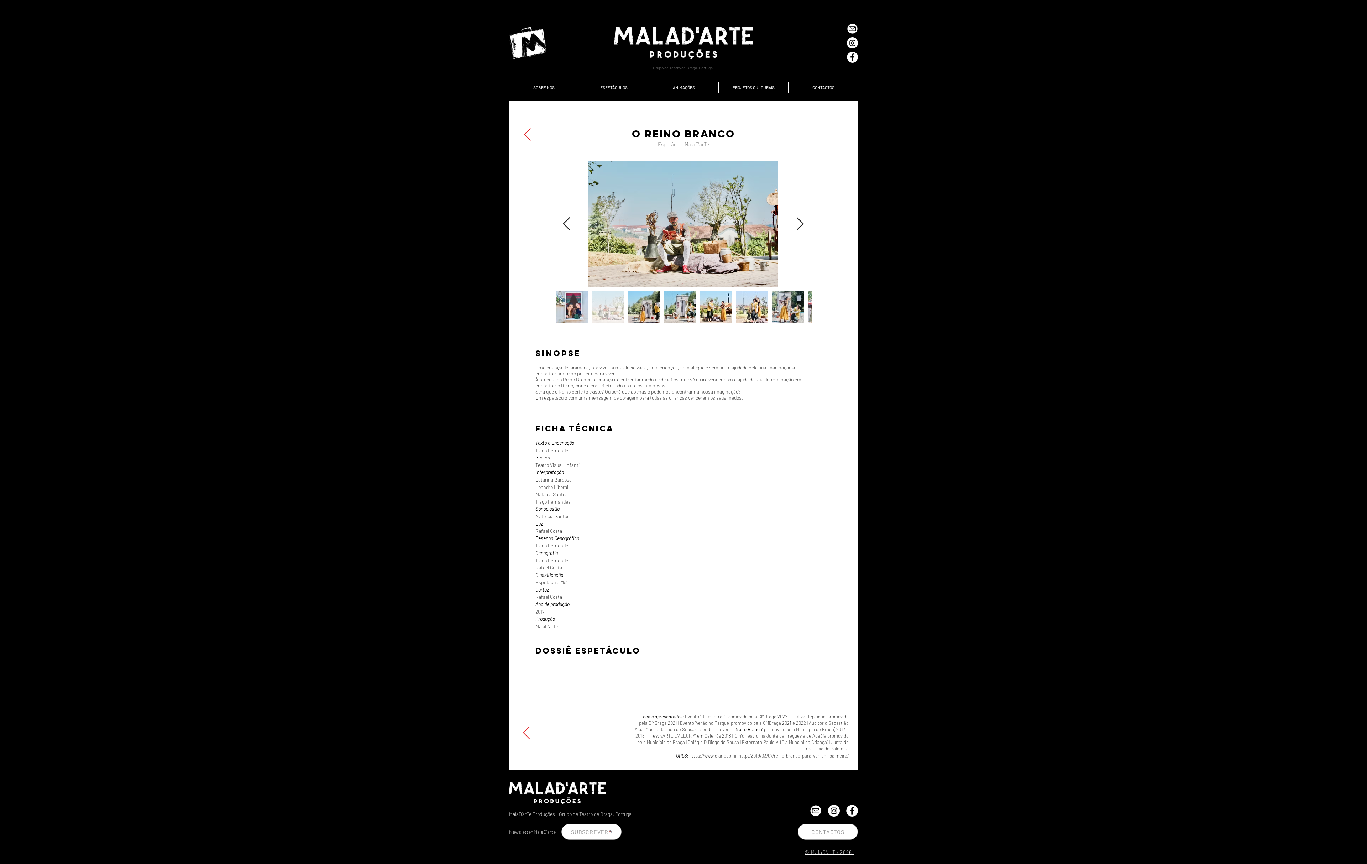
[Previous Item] (566, 224)
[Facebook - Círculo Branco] (852, 57)
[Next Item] (800, 224)
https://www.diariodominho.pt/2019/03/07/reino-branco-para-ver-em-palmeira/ (769, 756)
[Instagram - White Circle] (852, 42)
